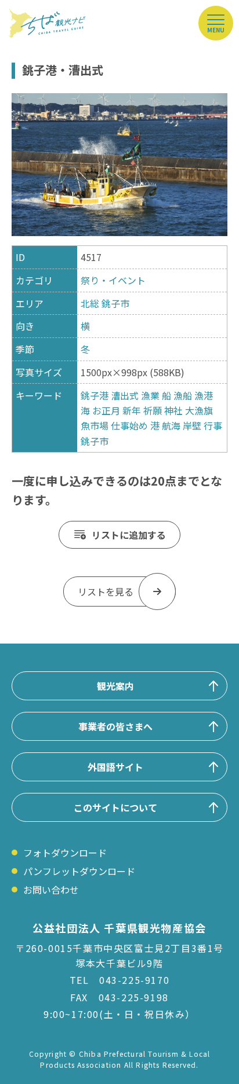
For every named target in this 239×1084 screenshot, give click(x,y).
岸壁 (192, 425)
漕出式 (125, 395)
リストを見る (105, 591)
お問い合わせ (51, 889)
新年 (131, 410)
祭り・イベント (113, 280)
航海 (171, 425)
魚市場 (94, 425)
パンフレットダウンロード (79, 871)
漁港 (203, 395)
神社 (173, 410)
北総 (90, 303)
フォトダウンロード (65, 852)
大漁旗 (199, 410)
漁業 (150, 395)
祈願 (152, 410)
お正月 (106, 410)
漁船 (182, 395)
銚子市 (115, 303)
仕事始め (129, 425)
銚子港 (94, 395)
